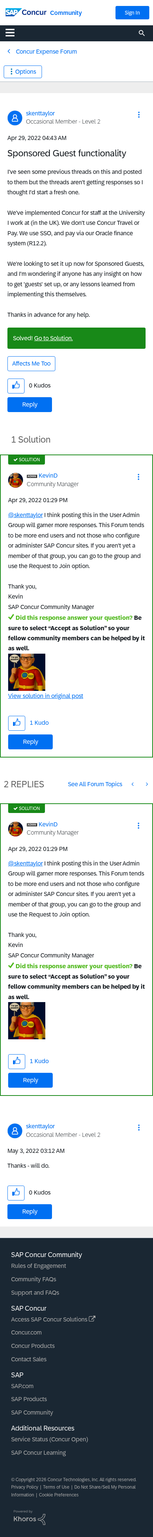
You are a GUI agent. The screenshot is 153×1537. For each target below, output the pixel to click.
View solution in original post (45, 696)
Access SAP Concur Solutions (50, 1319)
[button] (139, 114)
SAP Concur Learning (38, 1453)
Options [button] (25, 71)
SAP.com (22, 1386)
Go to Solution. (53, 338)
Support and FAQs (35, 1292)
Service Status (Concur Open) (49, 1439)
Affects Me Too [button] (31, 363)
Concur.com (26, 1332)
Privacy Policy (24, 1487)
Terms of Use (56, 1487)
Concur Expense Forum (46, 51)
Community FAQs (33, 1279)
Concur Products (33, 1346)
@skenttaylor (25, 515)
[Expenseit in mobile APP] (133, 784)
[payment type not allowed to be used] (146, 784)
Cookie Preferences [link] (59, 1495)
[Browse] (14, 32)
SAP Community (32, 1412)
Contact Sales (28, 1359)
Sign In (132, 13)
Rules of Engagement (38, 1266)
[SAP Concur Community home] (26, 12)
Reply (30, 404)
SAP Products (29, 1399)
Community (66, 13)
